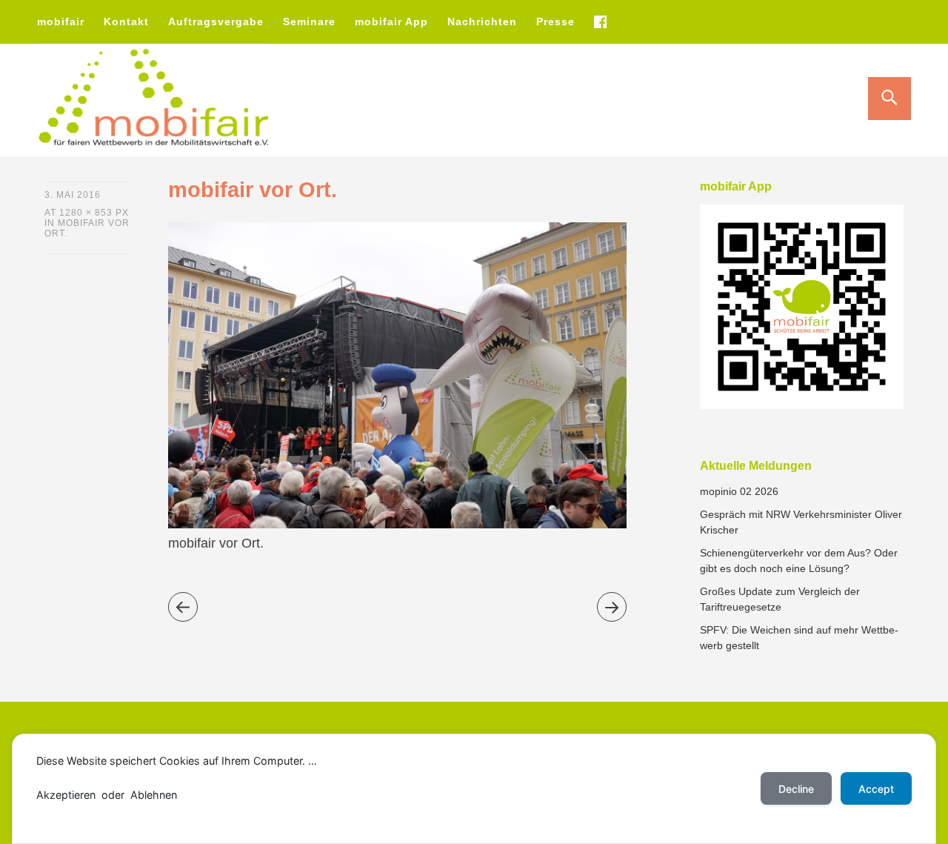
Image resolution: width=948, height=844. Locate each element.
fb (600, 21)
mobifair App (391, 21)
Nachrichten (482, 21)
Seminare (309, 21)
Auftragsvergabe (216, 21)
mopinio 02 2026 (739, 491)
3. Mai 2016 (72, 195)
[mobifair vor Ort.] (397, 524)
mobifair (60, 21)
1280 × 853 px (94, 212)
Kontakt (126, 21)
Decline (796, 788)
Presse (555, 21)
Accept (876, 788)
